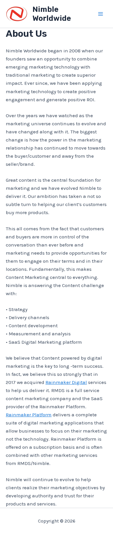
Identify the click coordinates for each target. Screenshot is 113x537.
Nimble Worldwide (51, 14)
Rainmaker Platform (29, 415)
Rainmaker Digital (66, 382)
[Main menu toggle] (100, 14)
